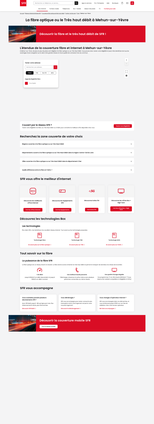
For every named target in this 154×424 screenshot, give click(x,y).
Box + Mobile (77, 9)
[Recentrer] (126, 71)
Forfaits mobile (54, 9)
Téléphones (66, 9)
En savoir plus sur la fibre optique (39, 245)
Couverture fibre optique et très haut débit (53, 13)
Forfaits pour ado (110, 9)
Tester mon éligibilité (123, 126)
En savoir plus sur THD (76, 245)
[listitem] (77, 144)
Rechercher (76, 3)
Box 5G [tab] (44, 73)
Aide (108, 3)
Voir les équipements (62, 210)
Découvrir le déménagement (70, 308)
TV (99, 9)
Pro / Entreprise (99, 3)
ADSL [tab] (52, 73)
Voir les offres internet (33, 210)
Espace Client (132, 3)
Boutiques (115, 3)
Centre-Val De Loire (70, 13)
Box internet (42, 9)
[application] (77, 87)
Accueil (22, 13)
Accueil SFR (23, 3)
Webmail (127, 3)
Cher (78, 13)
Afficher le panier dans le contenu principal (122, 3)
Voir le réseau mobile (48, 326)
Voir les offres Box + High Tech (121, 208)
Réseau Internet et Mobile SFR (33, 13)
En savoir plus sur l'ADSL (113, 245)
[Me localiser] (126, 76)
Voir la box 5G (91, 209)
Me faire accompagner (107, 308)
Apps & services (87, 3)
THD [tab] (37, 73)
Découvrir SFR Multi (28, 308)
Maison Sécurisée (89, 9)
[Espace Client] (132, 3)
